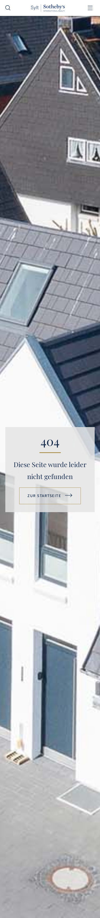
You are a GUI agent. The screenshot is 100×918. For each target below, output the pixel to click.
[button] (90, 8)
